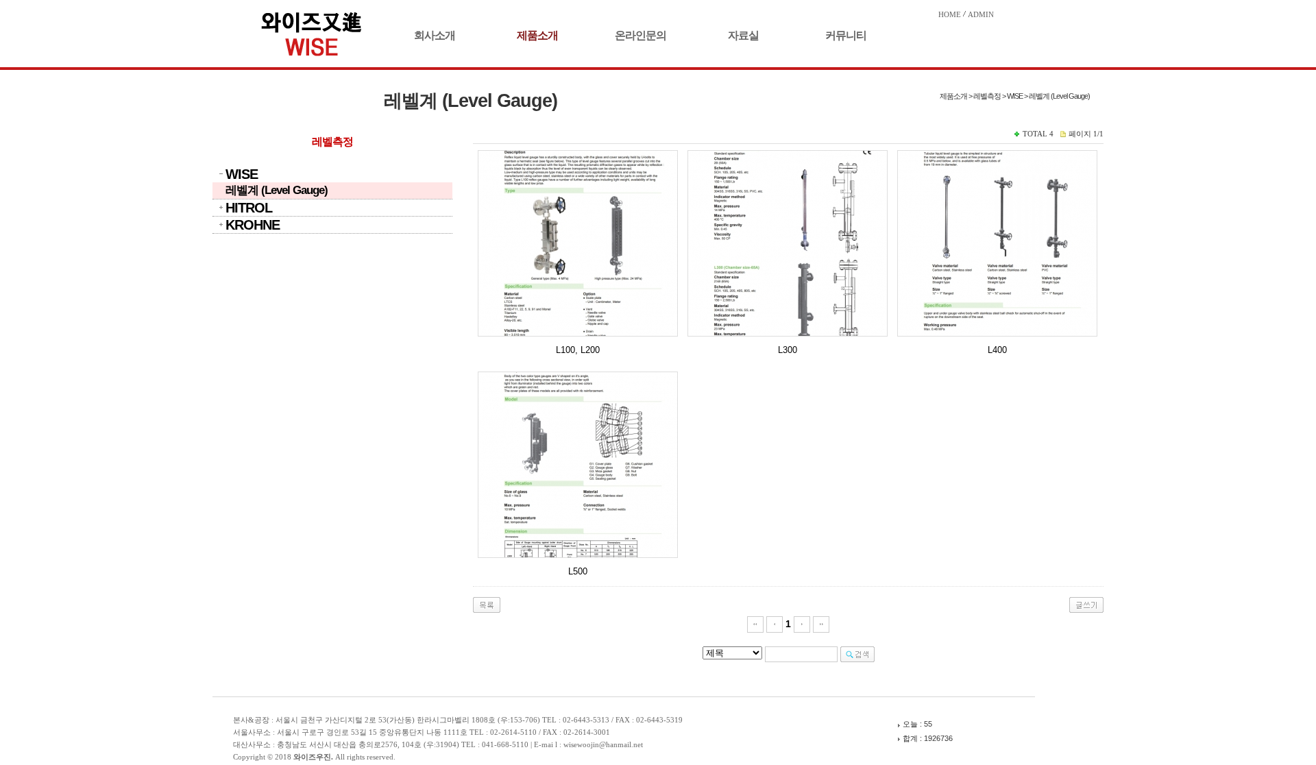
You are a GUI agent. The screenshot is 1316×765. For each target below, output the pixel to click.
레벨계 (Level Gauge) (277, 190)
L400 (997, 350)
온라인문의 (640, 35)
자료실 (743, 35)
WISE (242, 174)
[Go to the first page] (755, 623)
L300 (787, 350)
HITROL (249, 207)
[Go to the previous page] (774, 623)
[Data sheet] (577, 243)
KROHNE (253, 224)
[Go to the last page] (821, 623)
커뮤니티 (845, 35)
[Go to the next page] (802, 623)
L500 (577, 571)
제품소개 (537, 35)
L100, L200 (578, 350)
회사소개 (434, 35)
